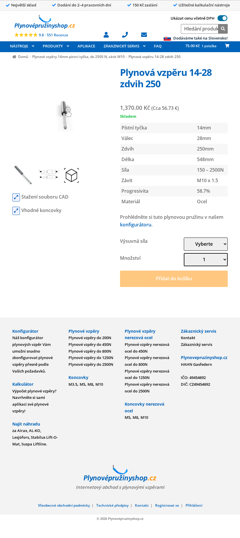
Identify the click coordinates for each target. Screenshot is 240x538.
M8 (90, 384)
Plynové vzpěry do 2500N (90, 364)
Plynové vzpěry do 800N (89, 351)
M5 (82, 384)
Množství (130, 258)
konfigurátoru (135, 224)
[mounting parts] (16, 211)
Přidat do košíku (174, 278)
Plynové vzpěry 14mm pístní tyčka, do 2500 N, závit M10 (78, 56)
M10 (99, 384)
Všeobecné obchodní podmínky (64, 505)
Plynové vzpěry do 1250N (90, 357)
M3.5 (72, 384)
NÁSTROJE (19, 46)
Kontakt (188, 337)
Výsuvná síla (134, 241)
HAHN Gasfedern (196, 364)
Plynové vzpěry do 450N (89, 344)
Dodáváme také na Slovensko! (200, 38)
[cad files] (16, 197)
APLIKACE (86, 46)
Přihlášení (194, 505)
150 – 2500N (210, 170)
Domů (23, 56)
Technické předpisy (112, 505)
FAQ (158, 46)
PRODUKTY (53, 46)
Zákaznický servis (196, 344)
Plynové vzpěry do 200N (89, 337)
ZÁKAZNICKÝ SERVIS (121, 46)
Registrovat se (167, 505)
